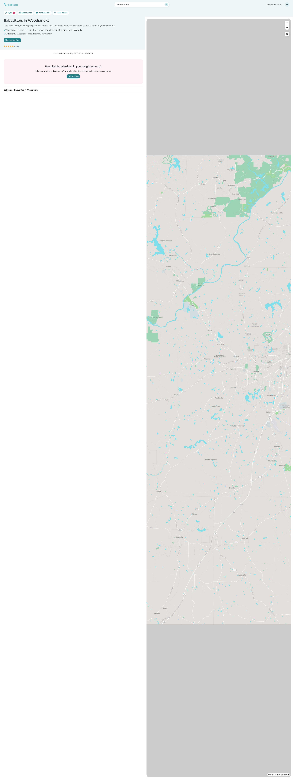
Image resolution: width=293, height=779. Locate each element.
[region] (218, 398)
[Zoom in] (287, 23)
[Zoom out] (287, 27)
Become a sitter (274, 4)
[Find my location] (287, 34)
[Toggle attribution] (288, 774)
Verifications (44, 13)
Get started (73, 76)
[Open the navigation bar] (287, 4)
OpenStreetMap (282, 775)
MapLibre (271, 775)
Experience (26, 13)
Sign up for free (12, 40)
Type (10, 13)
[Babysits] (11, 4)
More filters (61, 13)
